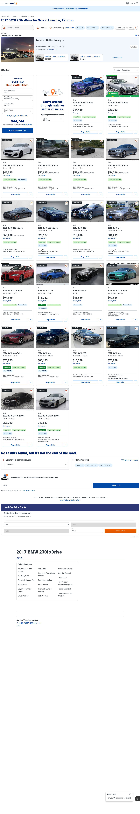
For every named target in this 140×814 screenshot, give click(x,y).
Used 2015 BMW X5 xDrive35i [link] (90, 56)
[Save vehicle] (101, 78)
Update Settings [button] (27, 124)
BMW (14, 16)
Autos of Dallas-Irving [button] (48, 40)
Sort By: (117, 70)
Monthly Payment (9, 90)
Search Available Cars (17, 130)
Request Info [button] (53, 49)
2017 (32, 16)
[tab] (19, 558)
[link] (77, 120)
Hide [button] (136, 35)
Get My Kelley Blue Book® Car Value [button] (17, 116)
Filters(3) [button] (43, 28)
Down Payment (8, 103)
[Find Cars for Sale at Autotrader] (11, 3)
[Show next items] (135, 28)
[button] (127, 3)
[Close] (130, 794)
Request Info (85, 132)
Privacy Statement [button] (29, 490)
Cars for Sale (5, 16)
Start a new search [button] (130, 460)
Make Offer (120, 382)
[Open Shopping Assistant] (137, 798)
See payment (77, 113)
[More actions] (100, 132)
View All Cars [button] (117, 58)
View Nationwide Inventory (70, 500)
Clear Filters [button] (69, 28)
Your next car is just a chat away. (70, 9)
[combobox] (17, 27)
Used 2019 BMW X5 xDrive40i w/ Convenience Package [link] (56, 56)
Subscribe (116, 485)
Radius (45, 118)
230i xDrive (23, 16)
